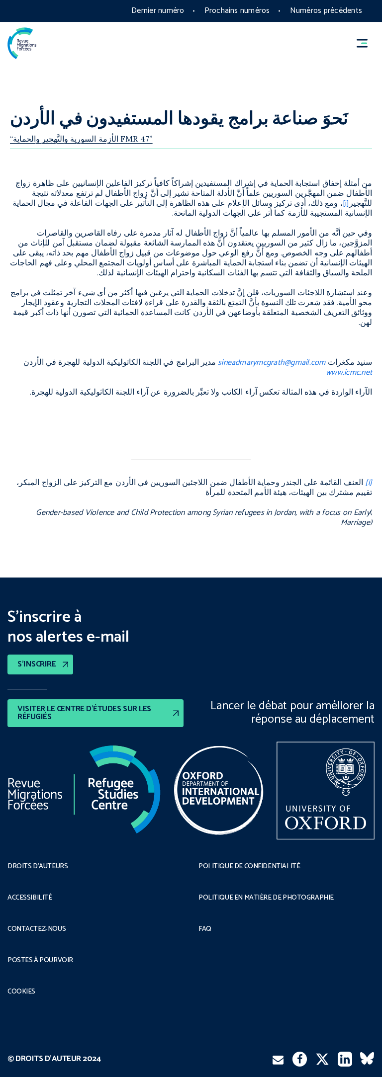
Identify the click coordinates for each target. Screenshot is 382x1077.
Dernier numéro (157, 10)
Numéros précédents (326, 10)
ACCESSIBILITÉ (29, 898)
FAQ (204, 929)
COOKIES (21, 992)
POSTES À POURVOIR (40, 961)
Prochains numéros (237, 10)
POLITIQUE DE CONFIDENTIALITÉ (249, 867)
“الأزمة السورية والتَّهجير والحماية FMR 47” (81, 139)
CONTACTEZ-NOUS (36, 929)
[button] (366, 43)
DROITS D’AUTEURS (37, 867)
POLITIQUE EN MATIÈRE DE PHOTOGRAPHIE (266, 898)
